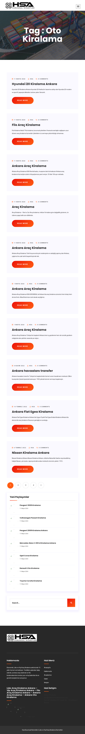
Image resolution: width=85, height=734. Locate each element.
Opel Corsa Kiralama (29, 555)
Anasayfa (47, 667)
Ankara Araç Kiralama (29, 166)
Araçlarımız (48, 675)
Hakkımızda (48, 671)
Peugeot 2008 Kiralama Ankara (34, 530)
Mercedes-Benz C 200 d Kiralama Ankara (38, 543)
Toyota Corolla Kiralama (31, 581)
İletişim (46, 682)
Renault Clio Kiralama (29, 568)
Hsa (31, 79)
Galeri (46, 679)
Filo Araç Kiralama (26, 125)
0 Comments (43, 79)
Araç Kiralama (23, 207)
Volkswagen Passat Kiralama (33, 518)
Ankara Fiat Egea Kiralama (32, 412)
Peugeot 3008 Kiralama (30, 505)
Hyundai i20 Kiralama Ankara (34, 84)
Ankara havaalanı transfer (32, 371)
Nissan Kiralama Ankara (30, 453)
